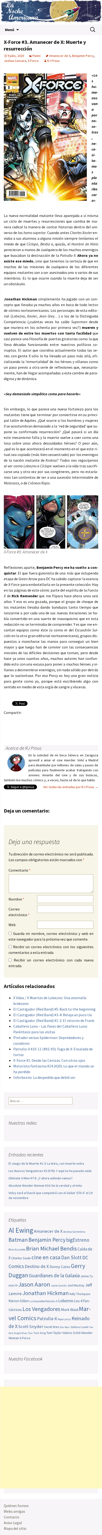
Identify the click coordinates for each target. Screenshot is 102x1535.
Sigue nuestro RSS (58, 1132)
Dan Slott (71, 1257)
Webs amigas (14, 1511)
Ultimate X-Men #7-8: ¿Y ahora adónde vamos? (41, 1178)
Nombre (16, 899)
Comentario (20, 870)
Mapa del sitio (15, 1528)
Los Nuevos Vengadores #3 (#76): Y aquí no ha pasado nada (50, 1171)
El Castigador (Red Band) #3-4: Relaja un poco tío (52, 1014)
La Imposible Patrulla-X (43, 1301)
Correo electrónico (19, 912)
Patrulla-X (47, 1318)
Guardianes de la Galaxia (54, 1275)
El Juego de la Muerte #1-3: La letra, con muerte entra (46, 1163)
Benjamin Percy (83, 56)
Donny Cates (60, 1266)
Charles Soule (21, 1258)
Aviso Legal (13, 1522)
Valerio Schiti (71, 1333)
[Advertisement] (51, 1438)
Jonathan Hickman (45, 1293)
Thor (30, 1333)
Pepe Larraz (64, 1319)
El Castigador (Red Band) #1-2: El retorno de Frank (53, 1020)
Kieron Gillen (19, 1301)
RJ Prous (53, 61)
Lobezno (65, 1300)
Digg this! (92, 721)
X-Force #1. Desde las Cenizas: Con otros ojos (49, 1060)
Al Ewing (21, 1230)
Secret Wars (51, 1327)
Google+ (27, 721)
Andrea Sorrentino (74, 1231)
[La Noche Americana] (51, 12)
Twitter (18, 721)
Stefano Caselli (79, 1327)
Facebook (9, 721)
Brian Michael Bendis (51, 1248)
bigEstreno (77, 1240)
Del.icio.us (9, 729)
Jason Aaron (34, 1284)
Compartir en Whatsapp (18, 729)
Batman (18, 1239)
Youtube (31, 1132)
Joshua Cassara (15, 61)
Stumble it (83, 721)
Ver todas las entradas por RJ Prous (70, 787)
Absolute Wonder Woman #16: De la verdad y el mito (45, 1185)
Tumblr (46, 721)
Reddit (74, 721)
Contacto (11, 1517)
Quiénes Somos (16, 1505)
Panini (36, 56)
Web (12, 924)
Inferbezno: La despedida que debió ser (44, 1077)
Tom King (39, 1333)
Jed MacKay (76, 1285)
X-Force (33, 61)
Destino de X (37, 1266)
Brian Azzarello (17, 1249)
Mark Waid (69, 1309)
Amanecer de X (59, 56)
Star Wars (65, 1327)
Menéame (55, 721)
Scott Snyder (30, 1326)
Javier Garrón (59, 1285)
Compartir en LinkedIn (64, 721)
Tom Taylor (54, 1333)
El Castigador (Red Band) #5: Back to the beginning (54, 1009)
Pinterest (36, 721)
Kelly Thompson (80, 1294)
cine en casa (46, 1257)
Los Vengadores (41, 1309)
